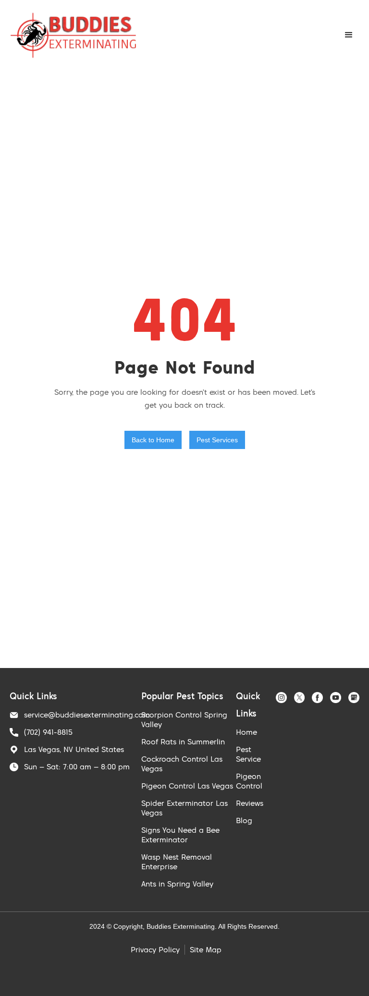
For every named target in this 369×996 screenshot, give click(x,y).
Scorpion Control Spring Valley (184, 719)
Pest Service (248, 754)
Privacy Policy (155, 949)
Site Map (205, 949)
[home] (73, 35)
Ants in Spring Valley (177, 883)
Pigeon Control (249, 780)
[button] (348, 35)
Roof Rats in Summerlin (183, 741)
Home (246, 732)
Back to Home (153, 440)
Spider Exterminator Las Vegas (184, 807)
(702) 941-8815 (48, 732)
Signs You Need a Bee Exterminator (180, 834)
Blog (244, 820)
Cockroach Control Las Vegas (181, 763)
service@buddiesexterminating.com (87, 714)
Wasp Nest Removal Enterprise (176, 861)
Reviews (249, 803)
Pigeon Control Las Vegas (187, 785)
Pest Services (217, 440)
